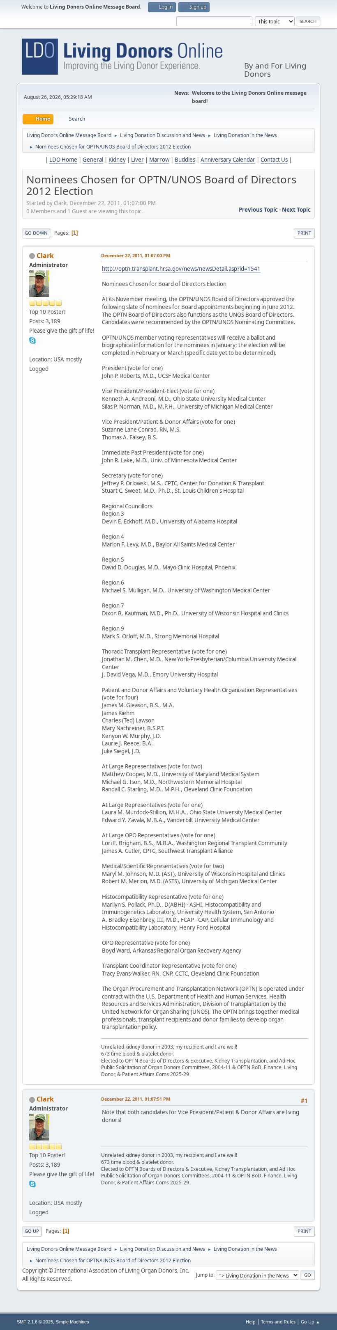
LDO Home (63, 159)
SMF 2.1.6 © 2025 (35, 1321)
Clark (45, 255)
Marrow (159, 159)
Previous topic (258, 209)
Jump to (204, 1274)
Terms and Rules (278, 1322)
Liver (137, 159)
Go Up (32, 1231)
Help (251, 1322)
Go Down (36, 233)
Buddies (185, 159)
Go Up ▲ (310, 1322)
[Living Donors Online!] (32, 349)
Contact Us (274, 159)
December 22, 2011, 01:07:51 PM (135, 1099)
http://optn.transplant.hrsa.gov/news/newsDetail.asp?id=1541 (181, 268)
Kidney (117, 159)
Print (304, 233)
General (93, 159)
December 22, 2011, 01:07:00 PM (135, 255)
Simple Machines (72, 1321)
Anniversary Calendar (228, 159)
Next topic (296, 209)
